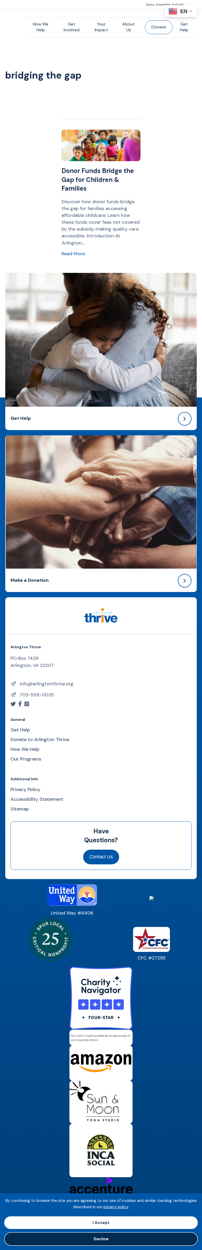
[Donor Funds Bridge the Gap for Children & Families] (101, 145)
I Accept (101, 1222)
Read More (73, 253)
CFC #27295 (152, 958)
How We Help (40, 27)
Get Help (184, 27)
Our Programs (26, 759)
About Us (128, 27)
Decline (101, 1239)
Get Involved (71, 27)
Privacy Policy (25, 790)
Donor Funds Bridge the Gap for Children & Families (98, 179)
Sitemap (20, 809)
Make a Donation (30, 580)
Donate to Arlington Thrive (40, 740)
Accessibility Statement (37, 799)
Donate (159, 27)
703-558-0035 (37, 695)
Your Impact (101, 27)
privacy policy (115, 1207)
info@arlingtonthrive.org (46, 684)
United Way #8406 (72, 913)
